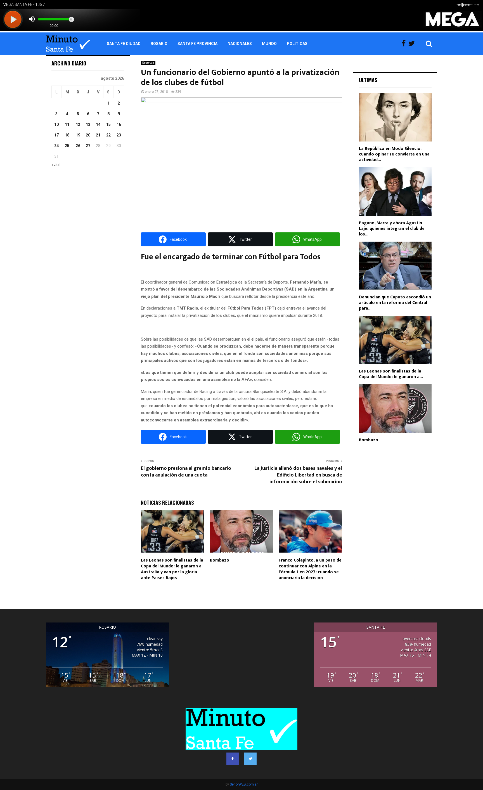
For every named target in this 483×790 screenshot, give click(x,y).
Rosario (159, 43)
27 (88, 145)
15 (108, 124)
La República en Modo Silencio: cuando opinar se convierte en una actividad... (394, 154)
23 (119, 135)
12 (78, 124)
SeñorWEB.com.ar (244, 784)
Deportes (148, 62)
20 (88, 135)
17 (56, 135)
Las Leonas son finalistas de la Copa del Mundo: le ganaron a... (391, 374)
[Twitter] (413, 43)
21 (98, 135)
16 (119, 124)
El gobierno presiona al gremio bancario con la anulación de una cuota (186, 471)
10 (56, 124)
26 (78, 145)
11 (67, 124)
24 (56, 145)
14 (98, 124)
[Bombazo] (395, 408)
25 (67, 145)
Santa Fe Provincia (197, 43)
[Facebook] (405, 43)
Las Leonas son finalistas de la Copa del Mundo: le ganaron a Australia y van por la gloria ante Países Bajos (172, 568)
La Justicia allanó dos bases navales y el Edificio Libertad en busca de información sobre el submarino (298, 475)
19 (78, 135)
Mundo (269, 43)
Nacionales (240, 43)
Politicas (297, 43)
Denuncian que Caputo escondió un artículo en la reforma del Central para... (395, 302)
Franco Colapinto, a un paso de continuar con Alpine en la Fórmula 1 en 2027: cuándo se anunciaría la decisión (310, 568)
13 (88, 124)
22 (108, 135)
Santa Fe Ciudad (124, 43)
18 (67, 135)
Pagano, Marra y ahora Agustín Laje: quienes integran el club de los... (392, 228)
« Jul (55, 164)
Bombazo (219, 560)
